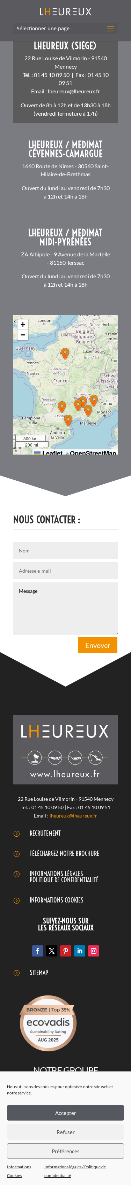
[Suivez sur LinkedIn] (79, 950)
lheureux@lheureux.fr (74, 91)
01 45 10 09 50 (52, 74)
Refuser (66, 1132)
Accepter (65, 1113)
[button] (65, 354)
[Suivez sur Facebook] (37, 950)
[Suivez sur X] (51, 950)
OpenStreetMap (93, 453)
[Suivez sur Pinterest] (65, 950)
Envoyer (97, 645)
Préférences (66, 1151)
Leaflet (52, 453)
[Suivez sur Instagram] (93, 950)
